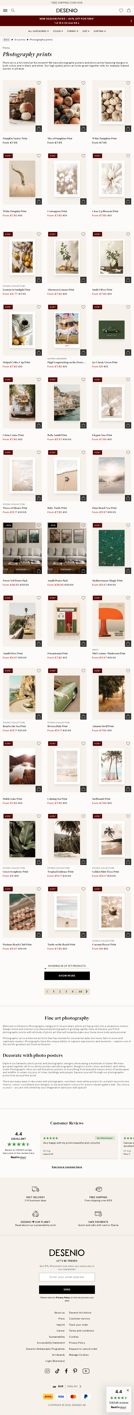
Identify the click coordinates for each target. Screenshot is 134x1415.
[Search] (13, 10)
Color (57, 31)
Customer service (79, 1318)
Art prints (19, 39)
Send (67, 1289)
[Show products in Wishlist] (121, 10)
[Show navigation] (5, 10)
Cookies (74, 1336)
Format (71, 31)
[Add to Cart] (39, 129)
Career (61, 1330)
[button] (118, 1399)
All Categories (37, 31)
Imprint (61, 1324)
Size (85, 31)
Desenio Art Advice (80, 1312)
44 (80, 991)
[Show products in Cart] (129, 10)
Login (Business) (55, 1361)
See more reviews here (67, 1167)
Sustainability (57, 1336)
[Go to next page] (87, 991)
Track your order (78, 1324)
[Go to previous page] (47, 991)
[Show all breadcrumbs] (6, 39)
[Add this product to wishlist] (39, 83)
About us (59, 1312)
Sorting (98, 31)
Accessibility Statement (51, 1342)
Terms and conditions (81, 1330)
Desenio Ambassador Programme (45, 1348)
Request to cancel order (83, 1348)
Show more (67, 975)
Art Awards (58, 1354)
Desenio (77, 1405)
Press (61, 1318)
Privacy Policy (63, 1297)
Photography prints (41, 39)
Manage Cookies (79, 1354)
